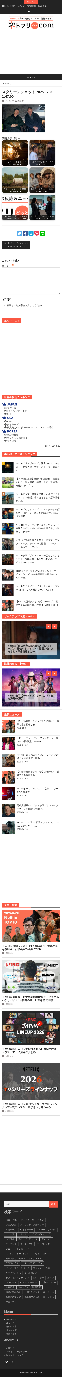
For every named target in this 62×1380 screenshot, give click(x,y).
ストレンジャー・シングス (19, 1249)
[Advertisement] (31, 51)
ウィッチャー (26, 1225)
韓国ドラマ (11, 1297)
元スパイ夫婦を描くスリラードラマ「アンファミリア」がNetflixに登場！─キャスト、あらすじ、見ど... (38, 543)
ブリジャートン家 (41, 1264)
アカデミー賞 (27, 1216)
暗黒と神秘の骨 (13, 1288)
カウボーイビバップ (40, 1230)
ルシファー (38, 1273)
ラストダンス (30, 1268)
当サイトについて (15, 1351)
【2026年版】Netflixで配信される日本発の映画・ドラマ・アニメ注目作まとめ (30, 1047)
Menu (32, 77)
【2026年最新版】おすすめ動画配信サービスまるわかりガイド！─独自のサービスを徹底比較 (30, 994)
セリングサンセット (15, 1254)
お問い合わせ (12, 1344)
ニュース (10, 1319)
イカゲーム (11, 1225)
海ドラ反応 (48, 1288)
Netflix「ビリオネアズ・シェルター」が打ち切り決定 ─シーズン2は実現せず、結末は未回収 (38, 513)
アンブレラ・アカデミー (32, 1220)
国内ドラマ (23, 1283)
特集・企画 (11, 1329)
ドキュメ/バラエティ (32, 1259)
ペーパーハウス (13, 1268)
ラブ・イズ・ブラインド (17, 1273)
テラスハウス (12, 1259)
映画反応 (36, 1283)
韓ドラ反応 (48, 1292)
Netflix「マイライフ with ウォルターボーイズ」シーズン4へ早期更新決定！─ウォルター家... (37, 574)
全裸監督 (10, 1283)
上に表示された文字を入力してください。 (24, 305)
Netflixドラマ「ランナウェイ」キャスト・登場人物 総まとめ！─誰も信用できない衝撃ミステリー (38, 528)
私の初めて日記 (13, 1292)
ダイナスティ (35, 1254)
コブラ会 (10, 1235)
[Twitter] (29, 11)
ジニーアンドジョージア (17, 1244)
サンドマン (46, 1235)
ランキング (11, 1326)
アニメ (40, 1216)
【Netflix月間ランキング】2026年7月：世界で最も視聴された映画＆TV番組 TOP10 (30, 944)
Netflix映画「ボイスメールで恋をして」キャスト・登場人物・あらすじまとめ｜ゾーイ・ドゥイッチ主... (38, 559)
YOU (15, 1216)
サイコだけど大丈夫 (27, 1235)
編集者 (21, 100)
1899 (8, 1216)
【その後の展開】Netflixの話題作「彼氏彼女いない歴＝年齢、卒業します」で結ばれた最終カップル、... (38, 482)
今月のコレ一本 (48, 1278)
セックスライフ (42, 1249)
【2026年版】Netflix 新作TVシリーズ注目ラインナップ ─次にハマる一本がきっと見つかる (30, 1101)
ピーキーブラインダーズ (17, 1264)
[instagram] (33, 11)
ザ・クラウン (26, 1240)
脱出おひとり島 (32, 1292)
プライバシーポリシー (16, 1347)
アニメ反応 (11, 1220)
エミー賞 (10, 1230)
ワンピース (11, 1278)
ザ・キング (11, 1240)
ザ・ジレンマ (43, 1240)
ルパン (50, 1273)
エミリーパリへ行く (46, 1225)
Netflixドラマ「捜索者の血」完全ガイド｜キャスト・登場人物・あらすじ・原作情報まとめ (38, 497)
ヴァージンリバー (28, 1278)
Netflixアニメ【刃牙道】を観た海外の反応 (30, 693)
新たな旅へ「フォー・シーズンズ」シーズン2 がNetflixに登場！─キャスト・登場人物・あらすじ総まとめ (30, 649)
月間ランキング (32, 1288)
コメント (6, 265)
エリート (22, 1230)
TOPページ (11, 1315)
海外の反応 (11, 1322)
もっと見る (54, 446)
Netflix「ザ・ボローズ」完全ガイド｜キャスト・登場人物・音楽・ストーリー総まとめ (38, 467)
